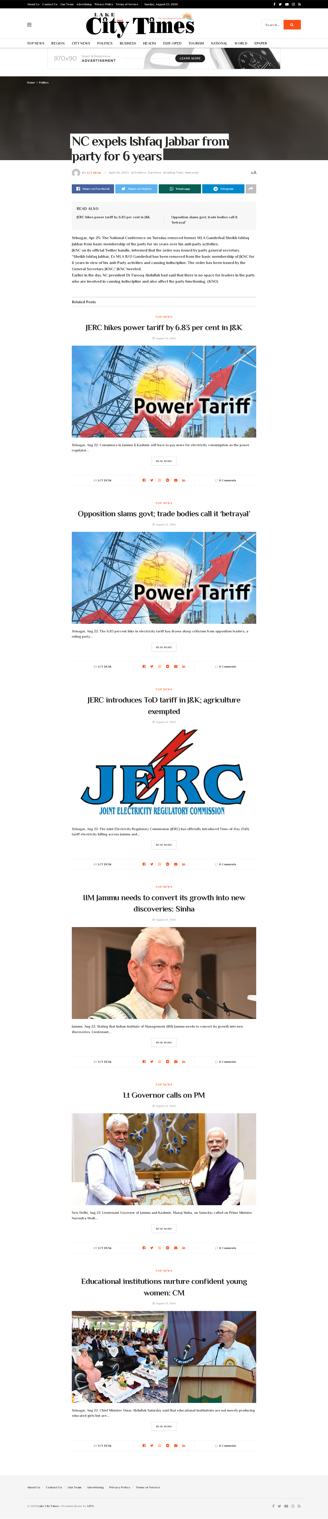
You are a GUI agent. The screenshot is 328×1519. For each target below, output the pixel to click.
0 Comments (227, 480)
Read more (164, 461)
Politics (104, 43)
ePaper (261, 43)
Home (31, 82)
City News (81, 43)
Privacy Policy (104, 4)
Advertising (84, 4)
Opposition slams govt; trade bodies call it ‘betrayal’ (164, 513)
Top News (35, 43)
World (241, 43)
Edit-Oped (172, 43)
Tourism (196, 43)
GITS (90, 1506)
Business (128, 43)
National (219, 43)
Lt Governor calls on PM (164, 1094)
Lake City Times (48, 1506)
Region (58, 43)
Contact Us (49, 4)
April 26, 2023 (119, 172)
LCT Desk (94, 172)
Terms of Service (127, 4)
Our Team (66, 4)
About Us (33, 4)
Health (149, 43)
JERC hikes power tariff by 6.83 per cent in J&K (113, 217)
